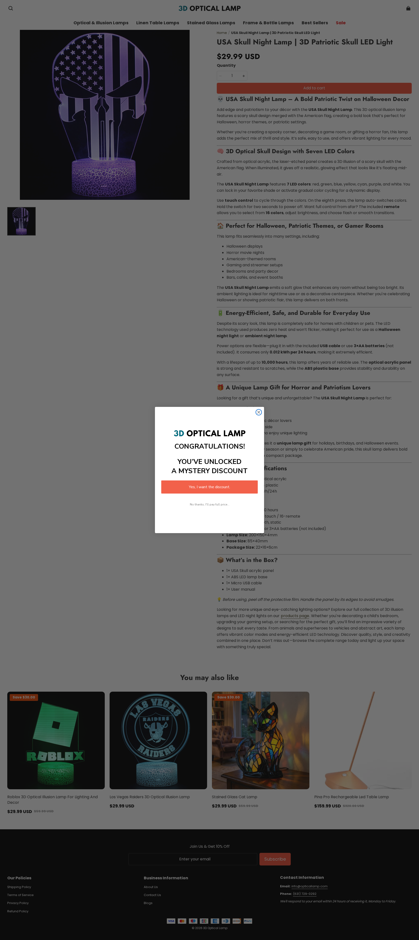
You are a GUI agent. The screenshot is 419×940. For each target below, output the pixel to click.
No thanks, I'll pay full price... (209, 504)
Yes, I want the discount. (209, 487)
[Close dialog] (259, 412)
